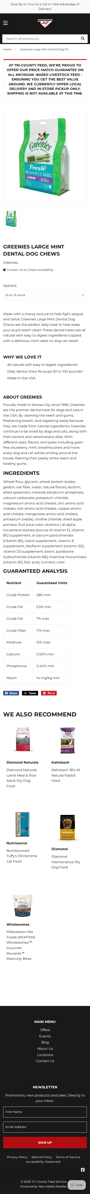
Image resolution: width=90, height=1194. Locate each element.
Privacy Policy (17, 1157)
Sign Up (45, 1143)
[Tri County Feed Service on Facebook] (83, 1170)
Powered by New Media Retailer (43, 1186)
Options (10, 286)
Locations (45, 1055)
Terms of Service (68, 1157)
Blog (45, 1042)
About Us (45, 1049)
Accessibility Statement (43, 1161)
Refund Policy (42, 1157)
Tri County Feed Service (49, 1181)
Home (7, 49)
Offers (45, 1030)
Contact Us (45, 1061)
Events (45, 1036)
